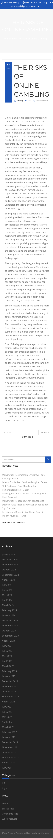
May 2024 (7, 595)
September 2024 (10, 574)
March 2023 (8, 666)
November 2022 (10, 686)
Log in (5, 803)
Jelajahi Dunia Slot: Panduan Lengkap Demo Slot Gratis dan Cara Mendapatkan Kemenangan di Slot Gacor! (24, 486)
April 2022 (7, 721)
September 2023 (10, 635)
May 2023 (7, 656)
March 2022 (8, 727)
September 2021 (10, 757)
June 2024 (7, 589)
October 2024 (9, 569)
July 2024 (6, 584)
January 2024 (8, 615)
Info (29, 101)
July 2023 (6, 645)
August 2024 (8, 579)
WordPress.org (9, 818)
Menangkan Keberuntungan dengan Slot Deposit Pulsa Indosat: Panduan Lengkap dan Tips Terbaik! (25, 504)
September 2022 (10, 696)
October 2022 (9, 691)
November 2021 (10, 747)
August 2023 (8, 640)
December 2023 (10, 620)
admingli (20, 101)
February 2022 (9, 732)
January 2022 (8, 737)
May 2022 (7, 716)
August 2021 (8, 762)
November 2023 (10, 625)
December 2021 (10, 742)
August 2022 (8, 701)
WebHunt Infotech (41, 833)
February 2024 (9, 610)
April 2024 (7, 600)
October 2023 (9, 630)
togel (4, 788)
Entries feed (8, 808)
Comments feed (10, 813)
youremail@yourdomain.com (25, 6)
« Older (7, 432)
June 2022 (7, 711)
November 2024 (10, 564)
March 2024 (8, 605)
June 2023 (7, 650)
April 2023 (7, 661)
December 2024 (10, 559)
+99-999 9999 (11, 2)
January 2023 (8, 676)
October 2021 (9, 752)
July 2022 (6, 706)
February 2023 (9, 671)
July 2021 (6, 767)
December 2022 (10, 681)
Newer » (44, 432)
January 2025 (8, 554)
